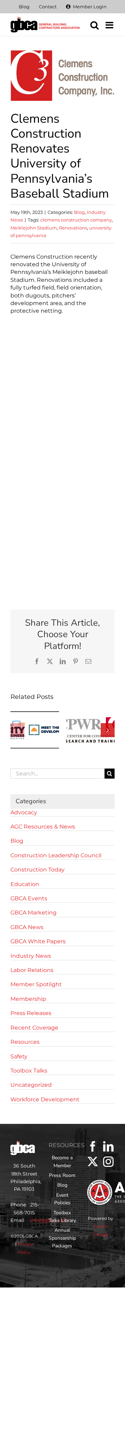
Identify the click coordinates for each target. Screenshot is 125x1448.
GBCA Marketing (33, 912)
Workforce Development (45, 1099)
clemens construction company (76, 220)
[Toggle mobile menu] (110, 24)
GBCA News (26, 927)
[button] (17, 730)
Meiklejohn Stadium (33, 228)
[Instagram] (108, 1161)
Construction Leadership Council (55, 855)
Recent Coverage (34, 1027)
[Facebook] (93, 1146)
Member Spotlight (36, 984)
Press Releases (30, 1013)
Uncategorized (31, 1085)
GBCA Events (28, 898)
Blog (79, 212)
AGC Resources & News (42, 826)
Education (24, 884)
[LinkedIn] (108, 1146)
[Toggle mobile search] (94, 24)
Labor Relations (31, 970)
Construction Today (37, 869)
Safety (18, 1056)
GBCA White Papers (38, 941)
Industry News (30, 956)
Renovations (73, 228)
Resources (25, 1042)
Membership (28, 999)
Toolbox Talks (28, 1070)
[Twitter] (93, 1161)
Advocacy (23, 812)
